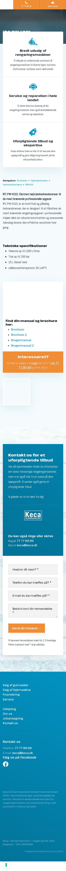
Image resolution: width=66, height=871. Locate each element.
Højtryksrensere (39, 180)
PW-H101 (29, 184)
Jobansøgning (13, 718)
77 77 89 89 (25, 541)
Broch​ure (17, 329)
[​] (33, 764)
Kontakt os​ (10, 723)
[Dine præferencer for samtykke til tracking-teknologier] (6, 865)
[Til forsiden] (33, 19)
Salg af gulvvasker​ (15, 685)
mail (34, 363)
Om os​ (7, 714)
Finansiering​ (11, 694)
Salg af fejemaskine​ (17, 690)
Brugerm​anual (21, 340)
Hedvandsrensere (12, 184)
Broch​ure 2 (19, 335)
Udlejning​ (9, 709)
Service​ (8, 699)
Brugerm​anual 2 (22, 345)
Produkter (22, 180)
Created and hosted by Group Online (44, 851)
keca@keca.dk (27, 545)
